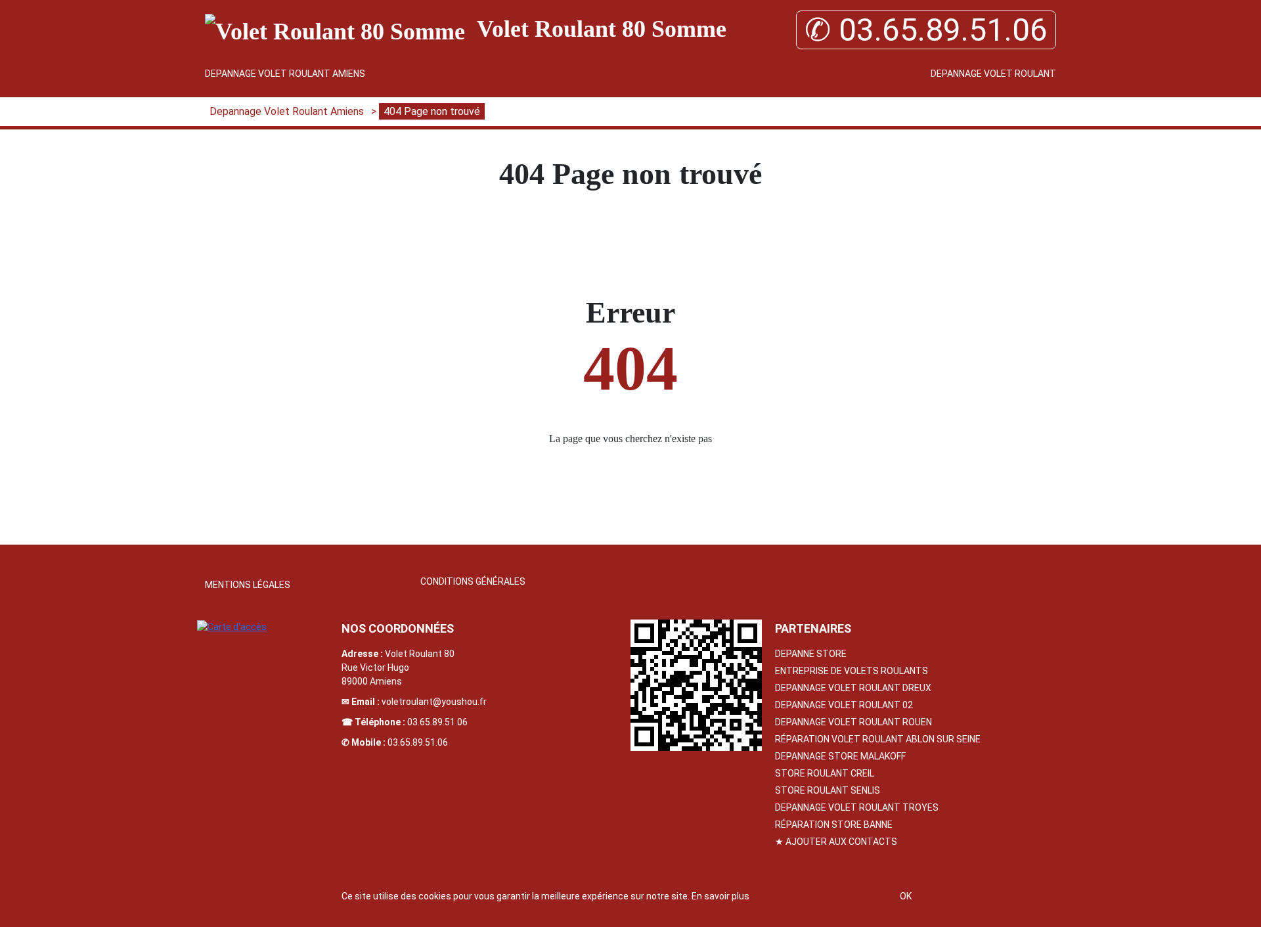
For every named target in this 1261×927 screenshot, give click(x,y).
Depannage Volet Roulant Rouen (853, 722)
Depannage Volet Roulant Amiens (285, 73)
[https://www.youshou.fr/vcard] (696, 685)
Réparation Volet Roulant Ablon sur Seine (878, 739)
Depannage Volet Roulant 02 (844, 705)
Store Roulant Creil (824, 773)
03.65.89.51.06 (437, 722)
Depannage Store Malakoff (840, 756)
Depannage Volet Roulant (993, 73)
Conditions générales (472, 581)
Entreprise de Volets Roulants (851, 671)
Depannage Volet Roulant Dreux (853, 688)
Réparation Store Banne (834, 824)
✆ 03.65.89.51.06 (926, 30)
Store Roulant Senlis (827, 790)
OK (906, 896)
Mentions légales (247, 584)
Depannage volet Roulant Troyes (857, 807)
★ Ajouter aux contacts (836, 841)
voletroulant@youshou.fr (434, 701)
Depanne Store (811, 653)
